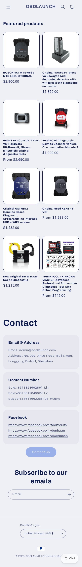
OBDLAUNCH (34, 556)
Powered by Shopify (54, 556)
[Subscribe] (69, 494)
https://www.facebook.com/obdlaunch (38, 436)
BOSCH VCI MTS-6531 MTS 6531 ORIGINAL (18, 74)
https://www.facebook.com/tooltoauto (37, 425)
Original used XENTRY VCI (57, 210)
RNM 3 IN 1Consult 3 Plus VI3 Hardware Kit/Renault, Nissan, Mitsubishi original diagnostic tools (21, 147)
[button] (8, 6)
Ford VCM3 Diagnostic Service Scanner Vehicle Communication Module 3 (60, 144)
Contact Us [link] (41, 452)
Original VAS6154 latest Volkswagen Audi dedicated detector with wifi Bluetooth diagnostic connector (60, 79)
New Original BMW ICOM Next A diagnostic (20, 278)
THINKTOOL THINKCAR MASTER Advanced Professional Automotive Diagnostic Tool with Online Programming (59, 283)
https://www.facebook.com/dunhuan (36, 430)
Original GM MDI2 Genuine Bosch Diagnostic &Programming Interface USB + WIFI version (20, 215)
